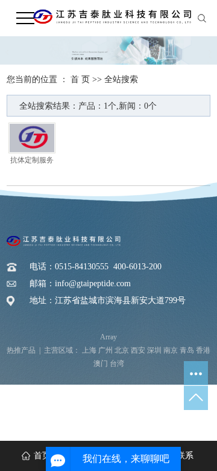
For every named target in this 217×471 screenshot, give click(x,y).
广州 (105, 350)
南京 (170, 350)
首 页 (80, 79)
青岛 (187, 350)
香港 (203, 350)
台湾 (117, 363)
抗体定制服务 (32, 160)
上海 (89, 350)
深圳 (154, 350)
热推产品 (21, 350)
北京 (122, 350)
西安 (138, 350)
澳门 (100, 363)
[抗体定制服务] (31, 138)
